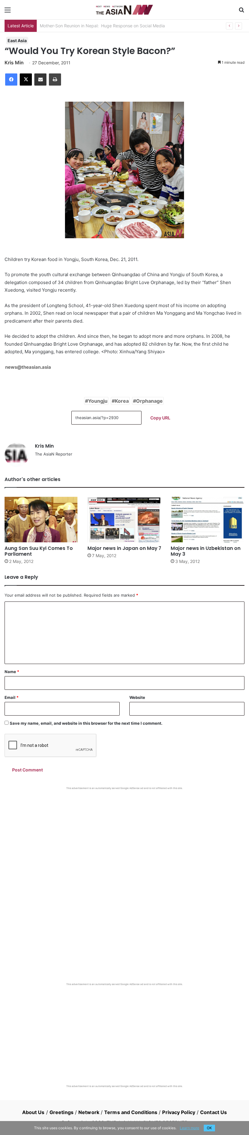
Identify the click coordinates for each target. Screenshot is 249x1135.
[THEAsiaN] (124, 9)
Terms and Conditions (130, 1112)
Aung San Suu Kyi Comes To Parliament (39, 551)
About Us (33, 1112)
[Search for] (241, 12)
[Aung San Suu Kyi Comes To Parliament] (41, 519)
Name (12, 671)
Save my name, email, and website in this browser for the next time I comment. (86, 723)
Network (88, 1112)
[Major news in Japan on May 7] (124, 519)
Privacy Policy (178, 1112)
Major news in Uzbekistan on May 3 (205, 551)
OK (209, 1128)
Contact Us (213, 1112)
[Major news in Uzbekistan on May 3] (207, 519)
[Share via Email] (40, 79)
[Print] (55, 79)
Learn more (189, 1128)
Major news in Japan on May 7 (124, 548)
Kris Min (14, 62)
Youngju (97, 401)
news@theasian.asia (28, 367)
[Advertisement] (124, 835)
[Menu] (8, 12)
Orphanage (149, 401)
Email (12, 697)
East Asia (17, 40)
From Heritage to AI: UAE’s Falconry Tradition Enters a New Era (102, 25)
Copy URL (160, 417)
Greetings (61, 1112)
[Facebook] (11, 79)
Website (137, 697)
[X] (26, 79)
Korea (122, 401)
